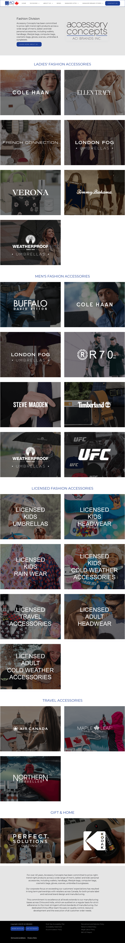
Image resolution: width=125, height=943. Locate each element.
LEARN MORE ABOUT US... (29, 44)
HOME (24, 3)
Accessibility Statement (54, 927)
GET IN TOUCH (32, 928)
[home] (12, 3)
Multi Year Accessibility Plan (55, 924)
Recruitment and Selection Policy (92, 924)
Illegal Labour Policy (88, 929)
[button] (34, 3)
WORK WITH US (17, 928)
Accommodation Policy (54, 929)
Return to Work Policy (88, 927)
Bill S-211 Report (86, 932)
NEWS (59, 3)
